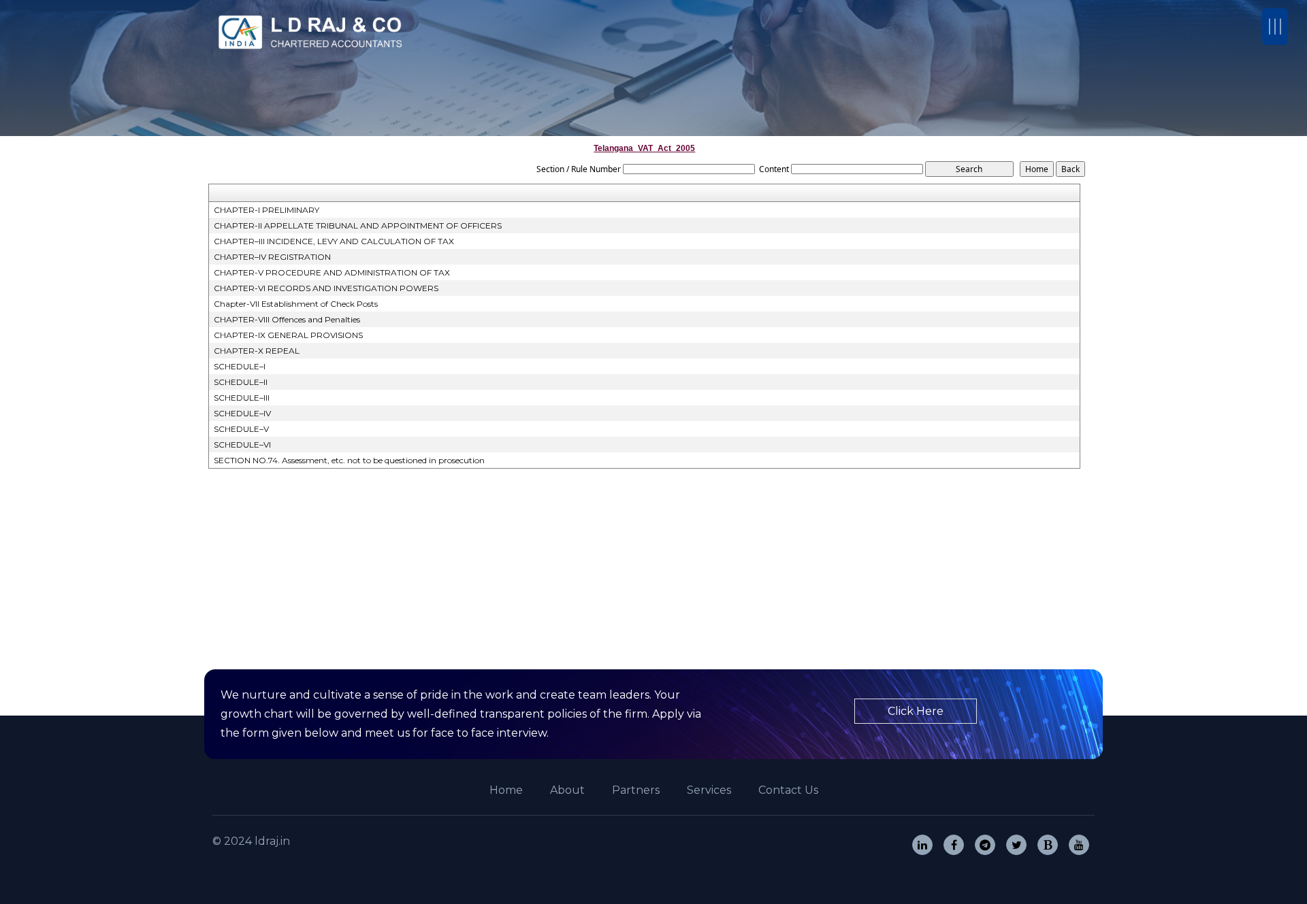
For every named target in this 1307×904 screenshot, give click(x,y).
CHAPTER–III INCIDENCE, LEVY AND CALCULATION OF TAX (334, 241)
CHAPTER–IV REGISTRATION (272, 257)
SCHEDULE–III (242, 397)
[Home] (313, 32)
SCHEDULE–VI (242, 444)
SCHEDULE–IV (242, 413)
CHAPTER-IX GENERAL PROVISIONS (288, 335)
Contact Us (788, 790)
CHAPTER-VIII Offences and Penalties (287, 319)
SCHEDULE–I (239, 366)
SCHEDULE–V (241, 429)
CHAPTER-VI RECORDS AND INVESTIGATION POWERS (326, 288)
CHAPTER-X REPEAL (257, 351)
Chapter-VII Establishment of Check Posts (296, 304)
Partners (636, 790)
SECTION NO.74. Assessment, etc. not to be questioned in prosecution (349, 460)
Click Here (915, 711)
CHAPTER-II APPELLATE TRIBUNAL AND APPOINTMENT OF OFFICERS (358, 225)
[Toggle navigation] (1275, 26)
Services (709, 790)
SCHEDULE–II (241, 382)
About (567, 790)
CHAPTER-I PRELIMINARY (266, 210)
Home (506, 790)
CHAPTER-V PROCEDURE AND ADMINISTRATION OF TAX (332, 272)
